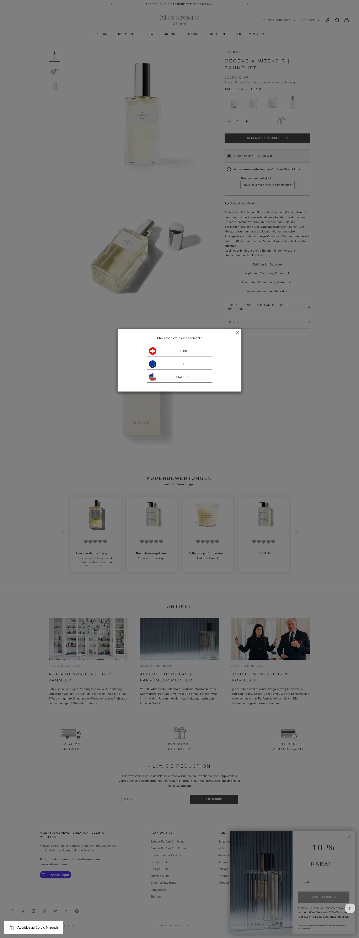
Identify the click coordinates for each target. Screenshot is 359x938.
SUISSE (184, 351)
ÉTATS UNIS (183, 377)
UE (184, 364)
